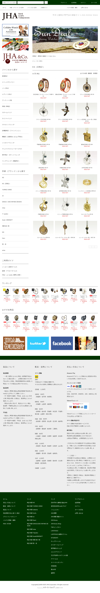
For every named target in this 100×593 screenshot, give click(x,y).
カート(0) (94, 2)
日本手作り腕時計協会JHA (59, 502)
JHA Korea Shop (56, 523)
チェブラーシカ (56, 541)
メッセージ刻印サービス (9, 267)
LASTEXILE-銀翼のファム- (59, 534)
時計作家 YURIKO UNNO (34, 506)
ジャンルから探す (32, 7)
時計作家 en (30, 516)
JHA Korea (54, 520)
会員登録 (74, 2)
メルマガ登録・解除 (72, 7)
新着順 (95, 73)
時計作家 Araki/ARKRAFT (35, 536)
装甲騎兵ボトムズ (56, 548)
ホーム (4, 7)
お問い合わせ (84, 7)
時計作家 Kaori (31, 520)
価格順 (90, 73)
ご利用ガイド (43, 7)
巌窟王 (53, 573)
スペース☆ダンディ (57, 562)
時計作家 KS (31, 502)
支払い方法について (9, 502)
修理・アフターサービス (9, 271)
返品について (7, 509)
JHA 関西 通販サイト (57, 516)
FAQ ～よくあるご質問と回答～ (12, 275)
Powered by (40, 587)
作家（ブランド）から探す (17, 7)
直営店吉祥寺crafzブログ (58, 506)
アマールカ (54, 559)
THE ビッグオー (56, 527)
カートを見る (79, 509)
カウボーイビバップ (57, 545)
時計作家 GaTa (31, 513)
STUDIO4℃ (54, 538)
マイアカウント (79, 499)
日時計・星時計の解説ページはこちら (44, 56)
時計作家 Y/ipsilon (32, 533)
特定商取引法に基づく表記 (11, 513)
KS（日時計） (40, 61)
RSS (4, 523)
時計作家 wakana (32, 509)
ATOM (9, 523)
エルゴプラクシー (56, 552)
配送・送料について (9, 506)
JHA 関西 (54, 513)
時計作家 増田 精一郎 (33, 540)
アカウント (64, 2)
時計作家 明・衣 (32, 543)
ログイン (83, 2)
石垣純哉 (53, 566)
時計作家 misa (31, 529)
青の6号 (53, 569)
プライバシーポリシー (10, 516)
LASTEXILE (54, 531)
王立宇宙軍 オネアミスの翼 (59, 555)
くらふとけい (55, 509)
